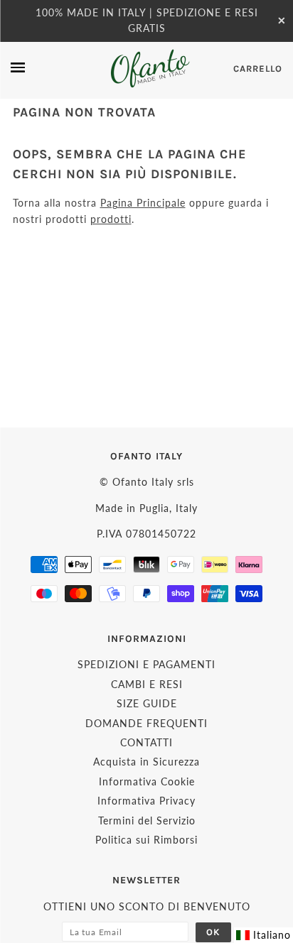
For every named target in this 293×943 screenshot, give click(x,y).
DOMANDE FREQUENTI (146, 723)
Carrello (257, 68)
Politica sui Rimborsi (146, 840)
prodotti (111, 219)
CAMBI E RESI (147, 684)
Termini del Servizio (147, 820)
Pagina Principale (143, 203)
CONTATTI (146, 742)
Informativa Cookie (147, 781)
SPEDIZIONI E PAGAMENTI (146, 664)
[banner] (149, 68)
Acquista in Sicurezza (146, 762)
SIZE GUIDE (147, 703)
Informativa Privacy (146, 801)
